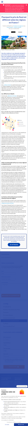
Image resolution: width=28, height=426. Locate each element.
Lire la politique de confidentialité (7, 420)
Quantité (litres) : (7, 342)
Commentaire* (4, 282)
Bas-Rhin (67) (17, 381)
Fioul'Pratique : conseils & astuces (14, 27)
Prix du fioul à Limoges (5, 387)
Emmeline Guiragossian (18, 25)
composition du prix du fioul (7, 203)
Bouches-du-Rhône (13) (19, 382)
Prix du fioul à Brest (5, 382)
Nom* (2, 271)
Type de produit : (7, 348)
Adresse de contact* (6, 276)
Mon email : (8, 354)
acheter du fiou (7, 85)
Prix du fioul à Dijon (5, 385)
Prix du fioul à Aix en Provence (7, 381)
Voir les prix (13, 366)
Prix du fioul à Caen (5, 384)
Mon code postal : (7, 337)
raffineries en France (12, 95)
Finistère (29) (17, 384)
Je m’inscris (14, 244)
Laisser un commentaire (11, 295)
